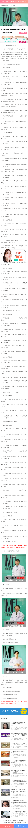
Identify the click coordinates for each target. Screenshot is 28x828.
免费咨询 (21, 826)
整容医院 (12, 5)
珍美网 (7, 5)
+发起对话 (23, 32)
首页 (2, 1)
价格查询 (7, 826)
